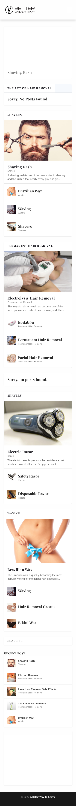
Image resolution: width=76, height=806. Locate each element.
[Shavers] (11, 226)
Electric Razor (20, 451)
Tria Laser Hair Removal (32, 703)
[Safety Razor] (11, 476)
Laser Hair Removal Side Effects (37, 689)
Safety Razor (28, 475)
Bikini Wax (27, 622)
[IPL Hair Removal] (11, 677)
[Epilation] (11, 322)
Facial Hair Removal (35, 357)
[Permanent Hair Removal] (11, 340)
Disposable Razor (33, 493)
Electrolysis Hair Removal (31, 297)
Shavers (11, 171)
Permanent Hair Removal (19, 302)
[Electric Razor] (38, 423)
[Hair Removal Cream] (11, 607)
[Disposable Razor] (11, 494)
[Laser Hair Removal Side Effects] (11, 691)
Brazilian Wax (30, 190)
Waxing (21, 195)
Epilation (26, 322)
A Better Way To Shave (42, 797)
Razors (10, 456)
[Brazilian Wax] (11, 191)
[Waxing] (11, 209)
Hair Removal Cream (36, 606)
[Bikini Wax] (11, 623)
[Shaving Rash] (38, 140)
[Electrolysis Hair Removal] (38, 271)
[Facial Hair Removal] (11, 358)
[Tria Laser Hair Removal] (11, 705)
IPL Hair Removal (28, 675)
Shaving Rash (19, 72)
